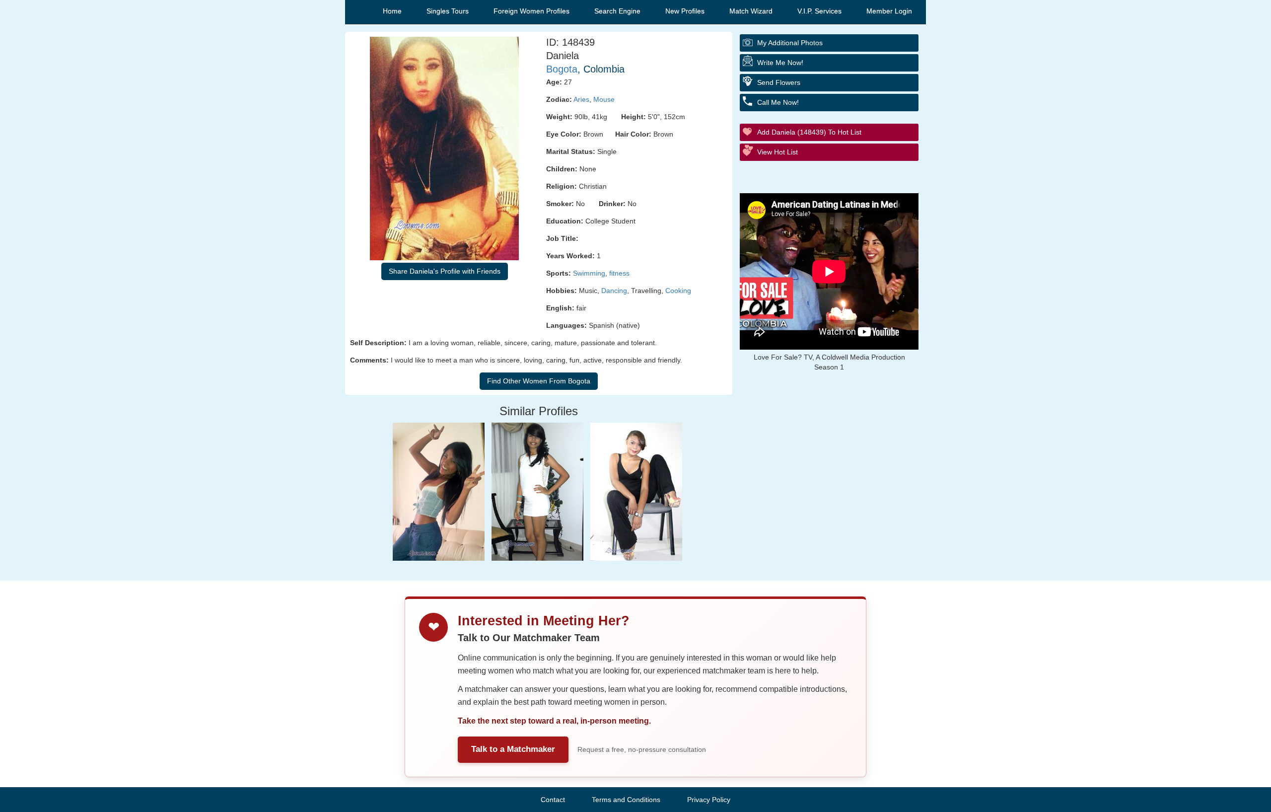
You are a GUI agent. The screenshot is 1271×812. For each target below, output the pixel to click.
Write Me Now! (780, 63)
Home (392, 11)
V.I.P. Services (819, 11)
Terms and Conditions (626, 800)
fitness (619, 273)
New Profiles (685, 11)
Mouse (604, 99)
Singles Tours (447, 11)
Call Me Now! (778, 102)
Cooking (678, 291)
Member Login (889, 11)
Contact (553, 800)
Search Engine (617, 11)
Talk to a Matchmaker (513, 749)
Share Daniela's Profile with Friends (444, 271)
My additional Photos (790, 43)
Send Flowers (778, 82)
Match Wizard (751, 11)
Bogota (561, 69)
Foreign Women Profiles (531, 11)
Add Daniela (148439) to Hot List (809, 132)
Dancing (614, 291)
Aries (581, 99)
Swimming (589, 273)
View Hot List (777, 152)
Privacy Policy (708, 800)
